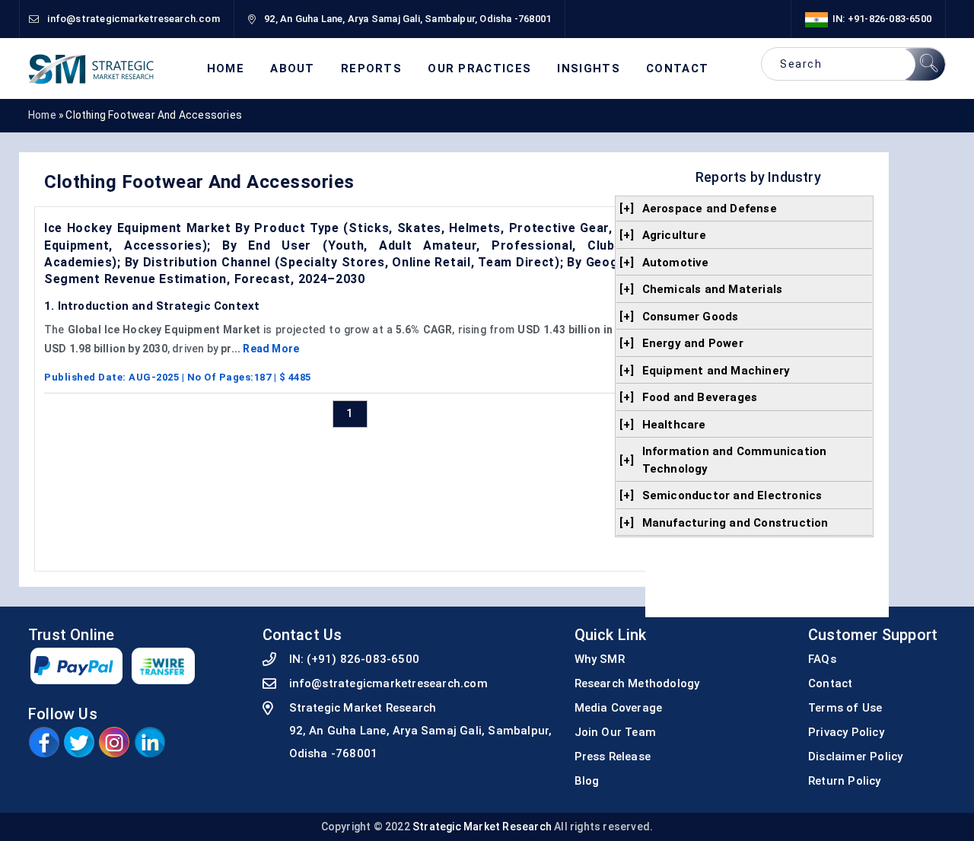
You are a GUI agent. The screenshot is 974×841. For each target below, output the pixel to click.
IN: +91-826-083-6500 (879, 18)
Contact (677, 69)
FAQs (822, 659)
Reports (371, 69)
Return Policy (844, 781)
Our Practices (479, 69)
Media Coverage (619, 708)
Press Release (613, 756)
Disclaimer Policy (855, 756)
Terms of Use (845, 708)
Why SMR (600, 659)
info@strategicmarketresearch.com (388, 683)
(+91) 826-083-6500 (363, 659)
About (292, 69)
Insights (588, 69)
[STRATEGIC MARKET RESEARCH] (91, 68)
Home (225, 69)
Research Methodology (637, 683)
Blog (587, 781)
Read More (271, 348)
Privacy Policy (846, 732)
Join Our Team (616, 732)
